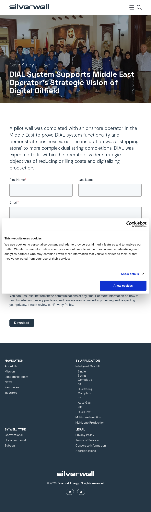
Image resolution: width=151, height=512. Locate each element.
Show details (130, 273)
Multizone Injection (88, 417)
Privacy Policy (85, 435)
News (8, 382)
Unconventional (15, 440)
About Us (11, 366)
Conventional (14, 435)
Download (21, 322)
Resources (12, 387)
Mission (10, 371)
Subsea (10, 446)
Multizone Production (90, 423)
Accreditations (86, 451)
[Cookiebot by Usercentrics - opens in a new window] (129, 224)
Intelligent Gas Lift (88, 366)
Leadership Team (16, 377)
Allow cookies (123, 285)
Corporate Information (91, 446)
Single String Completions (85, 378)
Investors (11, 393)
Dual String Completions (85, 393)
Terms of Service (87, 440)
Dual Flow (84, 412)
